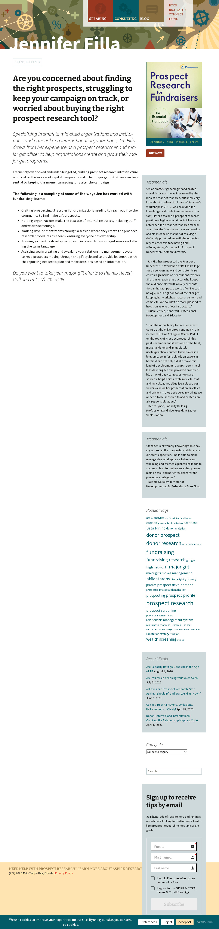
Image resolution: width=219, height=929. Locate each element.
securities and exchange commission (166, 629)
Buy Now (155, 153)
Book (173, 5)
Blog (144, 19)
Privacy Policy (64, 873)
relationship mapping (158, 624)
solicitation (152, 634)
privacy (191, 579)
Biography (177, 10)
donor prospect (163, 535)
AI (152, 517)
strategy (164, 633)
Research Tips (178, 624)
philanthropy (158, 578)
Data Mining (156, 528)
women (180, 639)
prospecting (155, 595)
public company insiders (159, 615)
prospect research (170, 603)
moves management (177, 573)
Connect (176, 14)
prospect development (175, 585)
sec (188, 624)
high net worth (157, 567)
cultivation (178, 523)
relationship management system (169, 620)
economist (188, 544)
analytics (159, 517)
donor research (163, 543)
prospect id (152, 589)
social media (193, 629)
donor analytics (176, 528)
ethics (197, 544)
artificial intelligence (182, 518)
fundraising (160, 552)
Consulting (126, 19)
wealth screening (161, 639)
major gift (179, 567)
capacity (152, 522)
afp (148, 518)
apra (168, 517)
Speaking (98, 19)
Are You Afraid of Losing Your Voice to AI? (172, 678)
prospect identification (172, 590)
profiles (151, 585)
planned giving (178, 579)
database (190, 522)
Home (173, 19)
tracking (174, 633)
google (190, 560)
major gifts (153, 573)
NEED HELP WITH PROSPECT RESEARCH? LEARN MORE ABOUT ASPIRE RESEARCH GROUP (83, 869)
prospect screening (161, 610)
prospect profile (180, 595)
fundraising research (166, 559)
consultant (166, 523)
